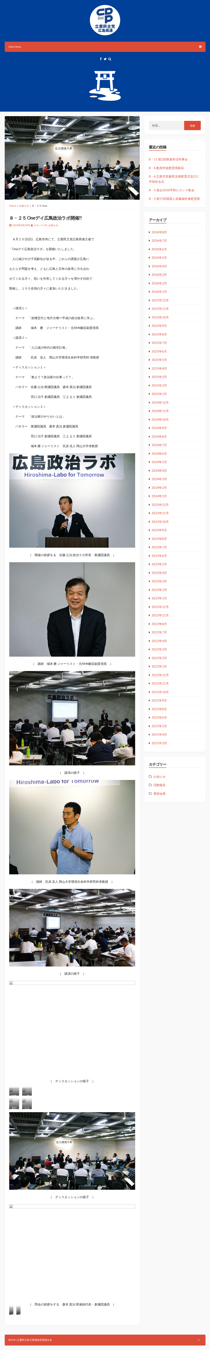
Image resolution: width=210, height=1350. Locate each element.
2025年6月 (159, 351)
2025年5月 (159, 360)
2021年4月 (159, 734)
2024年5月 (159, 462)
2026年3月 (159, 274)
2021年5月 (159, 726)
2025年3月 (159, 377)
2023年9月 (159, 530)
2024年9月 (159, 428)
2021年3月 (159, 743)
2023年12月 (160, 504)
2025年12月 (160, 300)
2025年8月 (159, 334)
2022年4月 (159, 641)
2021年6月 (159, 717)
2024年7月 (159, 445)
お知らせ (24, 205)
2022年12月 (160, 607)
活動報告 (159, 785)
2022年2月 (159, 658)
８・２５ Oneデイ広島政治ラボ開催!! (45, 218)
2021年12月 (160, 675)
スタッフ (39, 225)
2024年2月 (159, 487)
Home (12, 205)
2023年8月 (159, 538)
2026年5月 (159, 257)
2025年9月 (159, 325)
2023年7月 (159, 547)
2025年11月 (160, 308)
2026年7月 (159, 240)
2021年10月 (160, 692)
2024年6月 (159, 453)
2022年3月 (159, 649)
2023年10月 (160, 521)
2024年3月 (159, 479)
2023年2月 (159, 590)
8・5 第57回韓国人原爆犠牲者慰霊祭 (174, 198)
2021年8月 (159, 709)
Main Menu (15, 46)
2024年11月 (160, 411)
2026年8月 (159, 232)
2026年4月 (159, 266)
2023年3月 (159, 581)
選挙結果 (159, 793)
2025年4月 (159, 368)
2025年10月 (160, 317)
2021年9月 (159, 700)
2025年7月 (159, 343)
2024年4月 (159, 470)
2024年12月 (160, 402)
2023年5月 (159, 564)
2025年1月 (159, 394)
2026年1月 (159, 291)
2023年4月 (159, 573)
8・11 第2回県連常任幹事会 (168, 159)
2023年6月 (159, 556)
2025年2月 (159, 385)
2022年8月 (159, 624)
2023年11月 (160, 513)
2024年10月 (160, 419)
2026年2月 (159, 283)
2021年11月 (160, 683)
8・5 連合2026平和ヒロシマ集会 (171, 190)
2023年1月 (159, 598)
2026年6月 (159, 249)
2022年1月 (159, 666)
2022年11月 (160, 615)
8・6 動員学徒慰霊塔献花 (166, 168)
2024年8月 (159, 436)
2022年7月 (159, 632)
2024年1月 (159, 496)
